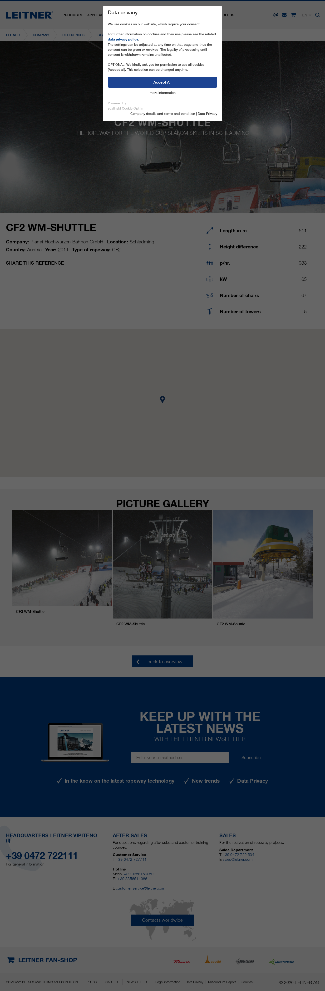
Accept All (162, 82)
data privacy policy (123, 39)
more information (163, 93)
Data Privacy (207, 114)
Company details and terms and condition (162, 114)
